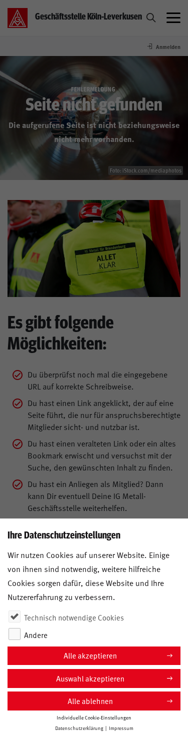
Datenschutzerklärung (79, 728)
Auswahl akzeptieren (90, 678)
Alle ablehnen (90, 701)
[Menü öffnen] (173, 18)
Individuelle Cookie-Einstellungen (94, 717)
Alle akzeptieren (90, 655)
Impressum (121, 728)
